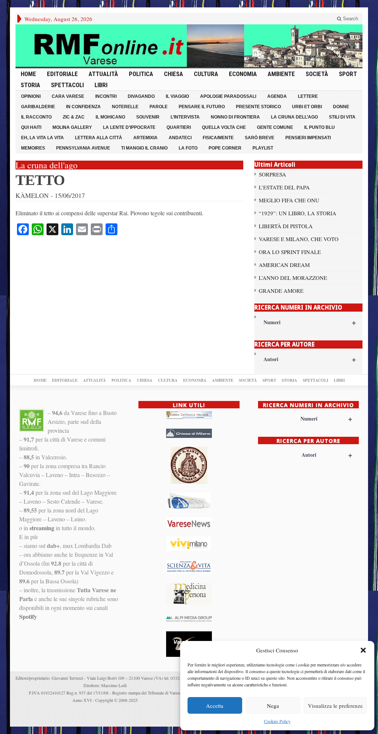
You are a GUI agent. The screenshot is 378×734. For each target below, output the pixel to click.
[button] (363, 650)
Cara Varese (68, 96)
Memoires (33, 148)
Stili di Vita (342, 117)
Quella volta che (224, 127)
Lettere (308, 96)
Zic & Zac (74, 117)
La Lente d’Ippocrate (129, 127)
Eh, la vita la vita (42, 137)
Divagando (141, 96)
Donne (341, 106)
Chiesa (173, 74)
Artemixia (145, 137)
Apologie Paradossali (228, 96)
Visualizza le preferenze (335, 705)
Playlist (262, 148)
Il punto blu (319, 127)
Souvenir (147, 117)
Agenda (277, 96)
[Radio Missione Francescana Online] (189, 45)
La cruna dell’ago (294, 117)
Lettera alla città (98, 137)
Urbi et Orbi (307, 106)
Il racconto (36, 117)
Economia (243, 74)
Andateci (180, 137)
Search (349, 18)
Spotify (28, 616)
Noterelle (125, 106)
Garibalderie (38, 106)
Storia (30, 85)
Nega (273, 705)
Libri (100, 85)
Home (28, 74)
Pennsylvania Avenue (83, 148)
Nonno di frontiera (235, 117)
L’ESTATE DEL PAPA (284, 187)
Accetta (214, 705)
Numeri (310, 322)
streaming (42, 528)
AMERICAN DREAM (284, 264)
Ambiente (281, 74)
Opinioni (31, 96)
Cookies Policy (277, 721)
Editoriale (62, 74)
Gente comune (275, 127)
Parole (159, 106)
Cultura (206, 74)
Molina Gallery (72, 127)
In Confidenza (83, 106)
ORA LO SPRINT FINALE (290, 251)
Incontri (106, 96)
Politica (141, 74)
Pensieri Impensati (308, 137)
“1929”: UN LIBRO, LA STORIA (297, 213)
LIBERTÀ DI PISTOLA (286, 226)
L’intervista (185, 117)
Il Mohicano (110, 117)
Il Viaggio (177, 96)
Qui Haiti (31, 127)
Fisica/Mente (218, 137)
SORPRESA (272, 174)
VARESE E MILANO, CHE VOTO (299, 239)
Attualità (103, 74)
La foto (188, 148)
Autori (310, 359)
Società (317, 74)
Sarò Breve (259, 137)
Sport (348, 74)
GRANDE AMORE (281, 290)
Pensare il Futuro (202, 106)
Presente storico (258, 106)
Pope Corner (225, 148)
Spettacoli (67, 85)
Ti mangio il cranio (144, 148)
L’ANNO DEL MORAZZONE (293, 277)
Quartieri (178, 127)
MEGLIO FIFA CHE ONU (289, 200)
